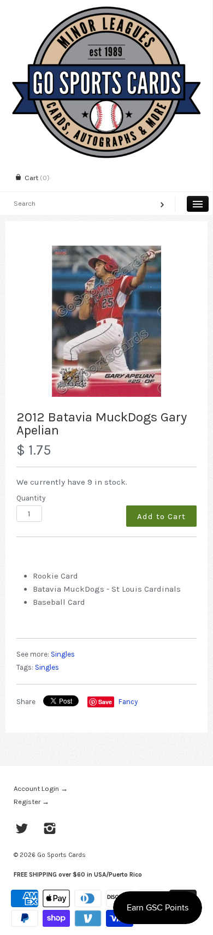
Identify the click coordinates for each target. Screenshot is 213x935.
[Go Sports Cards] (106, 9)
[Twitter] (22, 829)
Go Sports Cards (61, 855)
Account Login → (41, 788)
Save (105, 702)
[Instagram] (50, 829)
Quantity (30, 498)
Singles (63, 654)
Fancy (128, 702)
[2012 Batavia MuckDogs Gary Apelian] (106, 321)
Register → (31, 801)
